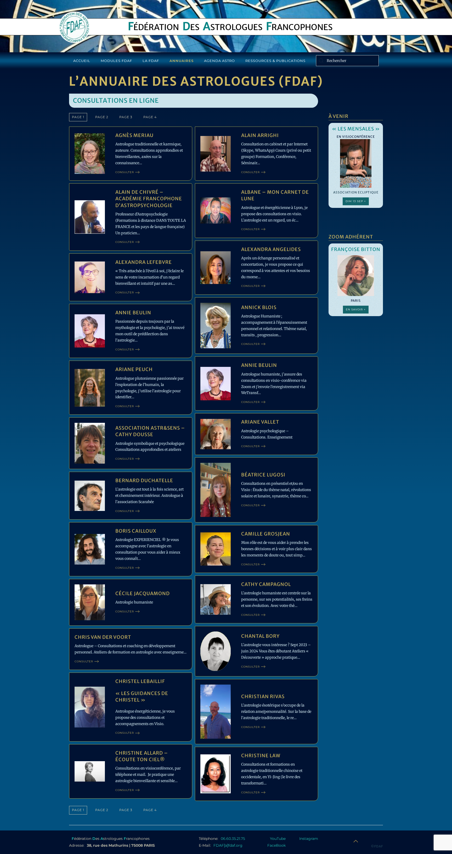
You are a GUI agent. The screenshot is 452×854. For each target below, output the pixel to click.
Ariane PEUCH (134, 369)
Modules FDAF (116, 61)
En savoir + (356, 309)
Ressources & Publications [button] (275, 61)
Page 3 (125, 117)
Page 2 (101, 117)
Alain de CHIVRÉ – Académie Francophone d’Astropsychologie (148, 198)
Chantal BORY (260, 636)
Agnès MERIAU (134, 135)
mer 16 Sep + (355, 210)
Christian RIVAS (263, 696)
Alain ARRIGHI (260, 135)
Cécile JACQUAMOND (142, 593)
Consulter (124, 172)
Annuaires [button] (182, 61)
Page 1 (78, 117)
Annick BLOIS (258, 307)
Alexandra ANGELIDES (271, 249)
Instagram (308, 838)
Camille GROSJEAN (265, 534)
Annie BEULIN (133, 313)
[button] (355, 841)
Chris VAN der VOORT (103, 637)
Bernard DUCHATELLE (144, 480)
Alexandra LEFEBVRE (143, 262)
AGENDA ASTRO (219, 61)
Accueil (81, 61)
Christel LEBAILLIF (140, 681)
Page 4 (150, 117)
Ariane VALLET (260, 422)
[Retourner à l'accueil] (74, 27)
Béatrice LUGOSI (263, 475)
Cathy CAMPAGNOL (266, 584)
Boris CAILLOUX (135, 531)
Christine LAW (260, 756)
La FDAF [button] (151, 61)
